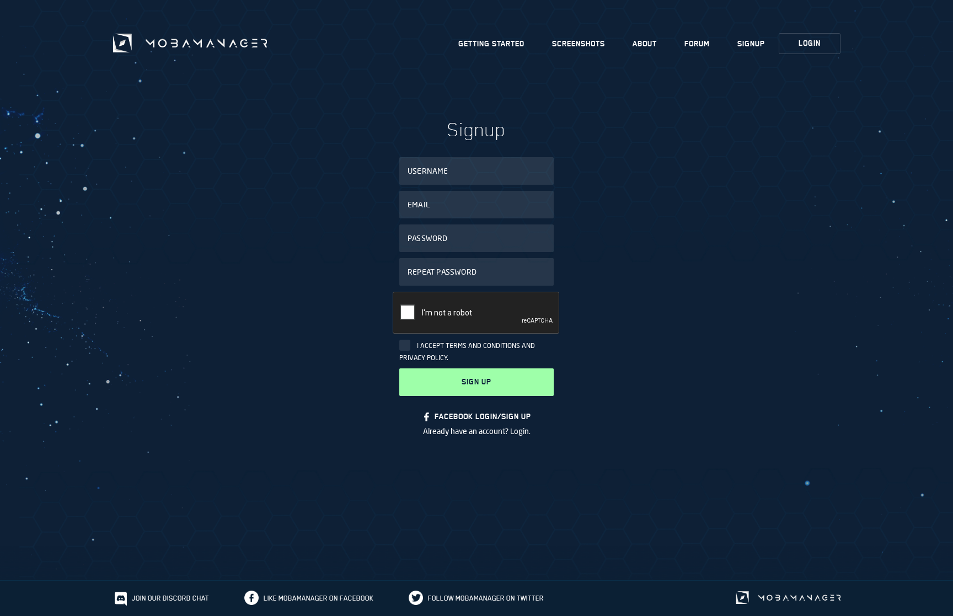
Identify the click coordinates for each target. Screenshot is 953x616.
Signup (751, 44)
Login (810, 43)
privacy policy (423, 357)
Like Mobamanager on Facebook (318, 598)
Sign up (476, 382)
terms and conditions (483, 345)
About (645, 44)
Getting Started (491, 44)
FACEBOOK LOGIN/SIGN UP (483, 416)
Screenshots (578, 44)
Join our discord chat (170, 598)
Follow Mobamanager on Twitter (486, 598)
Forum (697, 44)
